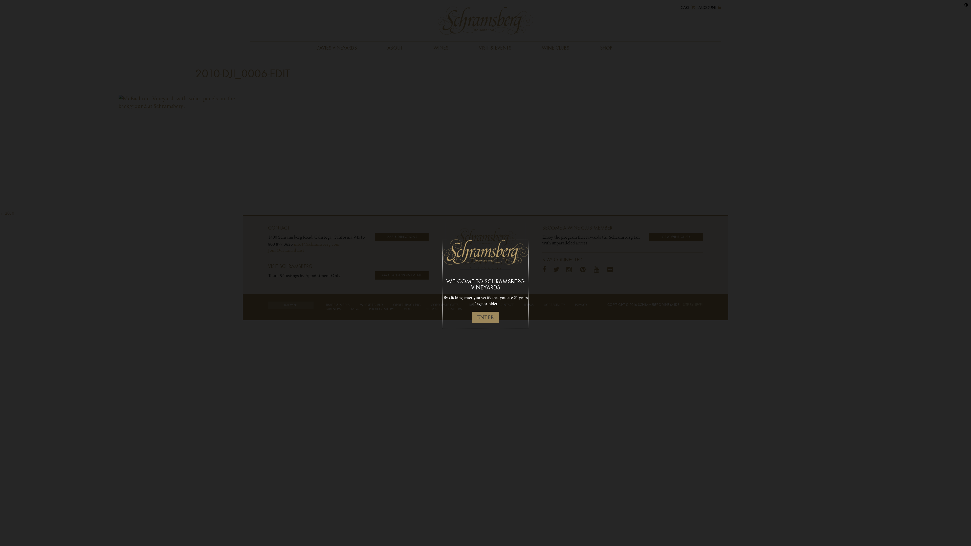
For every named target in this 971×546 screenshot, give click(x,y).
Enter (485, 317)
